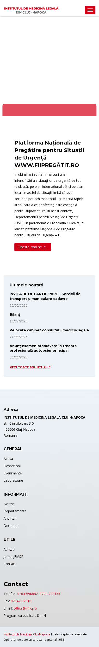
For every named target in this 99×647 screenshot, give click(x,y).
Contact (10, 563)
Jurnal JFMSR (13, 556)
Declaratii (11, 525)
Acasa (8, 458)
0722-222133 (50, 593)
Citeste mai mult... (33, 247)
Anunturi (10, 518)
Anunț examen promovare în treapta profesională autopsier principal (43, 348)
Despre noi (12, 466)
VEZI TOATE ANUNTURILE (30, 367)
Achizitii (9, 549)
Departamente (15, 511)
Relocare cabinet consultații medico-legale (49, 330)
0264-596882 (27, 593)
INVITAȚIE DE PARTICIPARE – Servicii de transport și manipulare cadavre (45, 296)
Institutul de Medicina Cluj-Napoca (27, 634)
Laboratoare (13, 480)
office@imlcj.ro (25, 608)
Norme (9, 504)
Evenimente (13, 473)
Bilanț (15, 314)
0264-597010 (21, 601)
